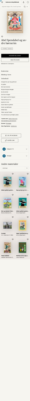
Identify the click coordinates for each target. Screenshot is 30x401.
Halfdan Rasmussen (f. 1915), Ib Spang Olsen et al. (7, 257)
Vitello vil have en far (13, 118)
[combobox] (15, 6)
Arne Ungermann (20, 213)
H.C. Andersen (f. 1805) (7, 235)
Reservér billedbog (15, 55)
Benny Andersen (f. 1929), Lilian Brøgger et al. (7, 213)
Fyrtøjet (3, 233)
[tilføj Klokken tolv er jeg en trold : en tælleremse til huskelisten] (28, 239)
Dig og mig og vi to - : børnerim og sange (22, 190)
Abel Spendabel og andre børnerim (8, 120)
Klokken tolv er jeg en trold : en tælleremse (22, 256)
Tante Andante (5, 256)
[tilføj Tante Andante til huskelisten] (13, 239)
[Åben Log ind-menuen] (23, 2)
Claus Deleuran (20, 257)
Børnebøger (8, 123)
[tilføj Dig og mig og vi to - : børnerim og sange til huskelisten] (28, 174)
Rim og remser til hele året (7, 211)
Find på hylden (15, 60)
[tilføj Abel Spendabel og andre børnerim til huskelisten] (2, 36)
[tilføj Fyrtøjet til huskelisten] (13, 217)
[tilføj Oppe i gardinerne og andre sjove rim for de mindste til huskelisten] (28, 217)
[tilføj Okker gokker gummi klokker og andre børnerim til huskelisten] (13, 174)
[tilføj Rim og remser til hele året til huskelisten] (13, 195)
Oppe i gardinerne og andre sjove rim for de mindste (22, 234)
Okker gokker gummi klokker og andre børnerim (7, 190)
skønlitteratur (14, 126)
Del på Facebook (12, 135)
